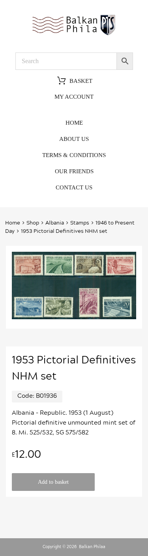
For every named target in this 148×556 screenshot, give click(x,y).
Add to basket (53, 482)
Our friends (74, 171)
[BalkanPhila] (74, 35)
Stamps (79, 223)
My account (74, 97)
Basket (80, 81)
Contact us (74, 187)
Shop (32, 223)
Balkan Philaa (92, 547)
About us (74, 139)
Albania (54, 223)
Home (74, 123)
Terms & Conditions (74, 155)
